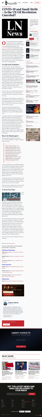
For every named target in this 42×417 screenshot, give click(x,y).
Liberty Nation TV (24, 402)
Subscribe (33, 401)
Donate (33, 402)
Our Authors (3, 402)
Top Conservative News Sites (26, 401)
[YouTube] (38, 415)
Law (12, 407)
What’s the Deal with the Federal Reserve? (14, 281)
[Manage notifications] (40, 415)
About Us (2, 401)
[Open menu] (3, 3)
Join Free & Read (8, 294)
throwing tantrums (9, 49)
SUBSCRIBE (37, 2)
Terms (2, 407)
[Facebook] (37, 415)
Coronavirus (5, 47)
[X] (35, 415)
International (23, 407)
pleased (18, 227)
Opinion (12, 402)
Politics (12, 401)
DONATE (31, 2)
